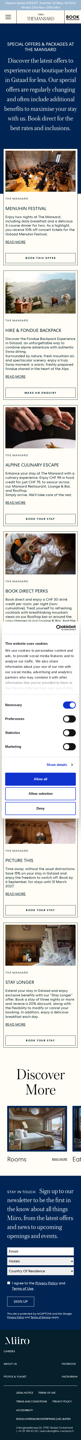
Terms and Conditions (31, 1401)
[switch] (69, 718)
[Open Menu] (8, 17)
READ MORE (15, 242)
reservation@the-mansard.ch (57, 1431)
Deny (40, 808)
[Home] (40, 17)
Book (72, 17)
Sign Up (21, 1301)
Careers (9, 1351)
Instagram (69, 1376)
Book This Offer (40, 258)
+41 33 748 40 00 (28, 1431)
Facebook (69, 1364)
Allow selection (41, 793)
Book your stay (40, 518)
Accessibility (24, 1410)
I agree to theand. (38, 1286)
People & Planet (15, 1376)
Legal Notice (24, 1393)
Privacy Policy (46, 1283)
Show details (57, 765)
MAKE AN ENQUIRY (41, 392)
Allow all (40, 779)
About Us (10, 1364)
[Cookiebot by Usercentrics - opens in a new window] (57, 628)
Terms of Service (41, 1317)
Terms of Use (22, 1288)
